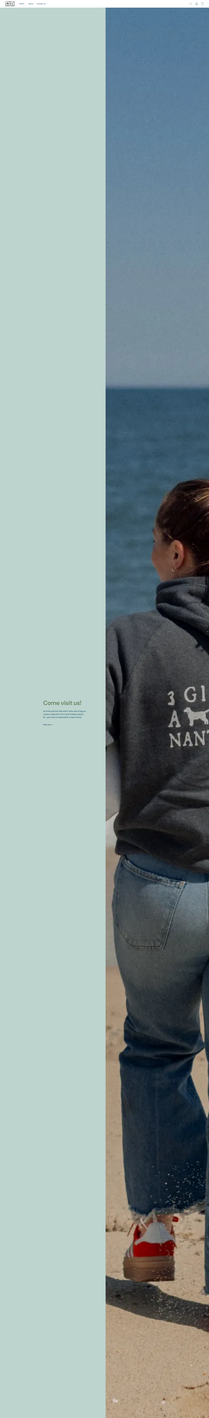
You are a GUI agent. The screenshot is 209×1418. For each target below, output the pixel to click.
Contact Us (41, 4)
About (31, 4)
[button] (10, 4)
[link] (48, 724)
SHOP (21, 4)
